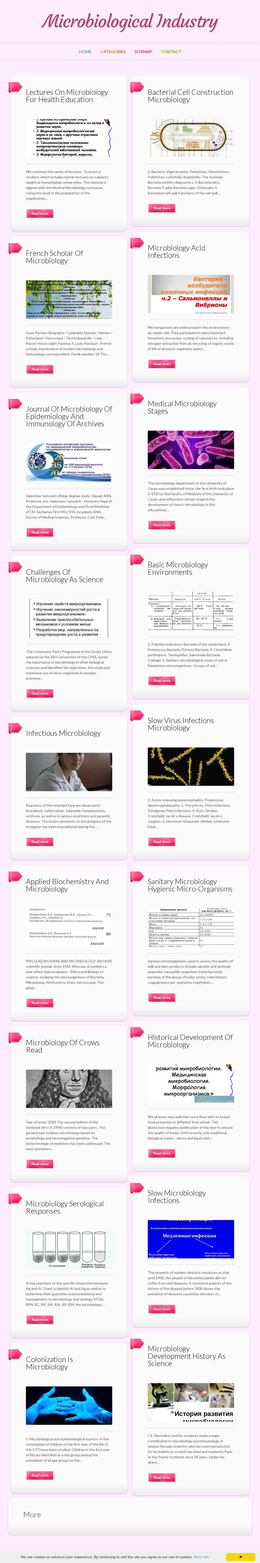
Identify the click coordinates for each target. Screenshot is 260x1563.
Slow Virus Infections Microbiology (181, 724)
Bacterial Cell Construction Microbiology (190, 95)
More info (201, 1557)
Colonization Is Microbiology (49, 1363)
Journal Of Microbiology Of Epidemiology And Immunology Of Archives (69, 416)
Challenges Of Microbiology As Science (64, 575)
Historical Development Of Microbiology (190, 1041)
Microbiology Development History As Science (187, 1356)
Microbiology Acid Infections (177, 251)
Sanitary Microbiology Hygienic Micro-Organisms (190, 885)
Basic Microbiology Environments (178, 568)
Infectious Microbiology (63, 732)
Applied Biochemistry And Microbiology (67, 885)
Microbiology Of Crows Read (63, 1046)
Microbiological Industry (130, 21)
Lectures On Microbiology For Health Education (67, 95)
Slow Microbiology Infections (177, 1196)
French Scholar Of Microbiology (54, 256)
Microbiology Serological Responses (65, 1207)
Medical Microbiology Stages (182, 407)
